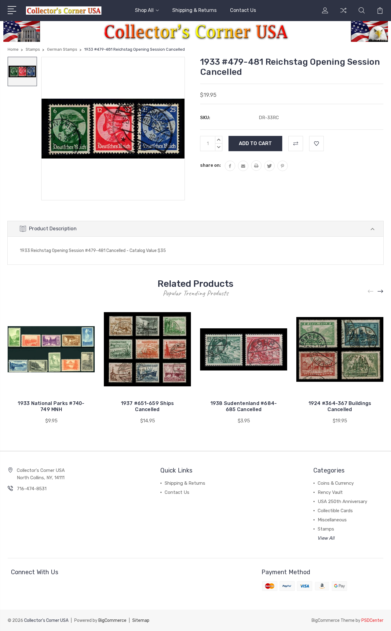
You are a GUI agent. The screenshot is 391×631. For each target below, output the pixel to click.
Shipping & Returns (194, 10)
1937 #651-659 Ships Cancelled (147, 406)
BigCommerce (112, 620)
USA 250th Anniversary (342, 501)
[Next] (381, 291)
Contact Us (243, 10)
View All (326, 538)
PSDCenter (372, 620)
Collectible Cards (335, 510)
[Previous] (371, 291)
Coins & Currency (336, 483)
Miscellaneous (332, 520)
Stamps (326, 529)
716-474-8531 (31, 488)
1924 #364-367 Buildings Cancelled (340, 406)
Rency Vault (330, 492)
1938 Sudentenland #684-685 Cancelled (243, 406)
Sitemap (140, 620)
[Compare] (343, 14)
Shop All (144, 10)
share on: (210, 165)
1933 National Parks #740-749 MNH (51, 406)
